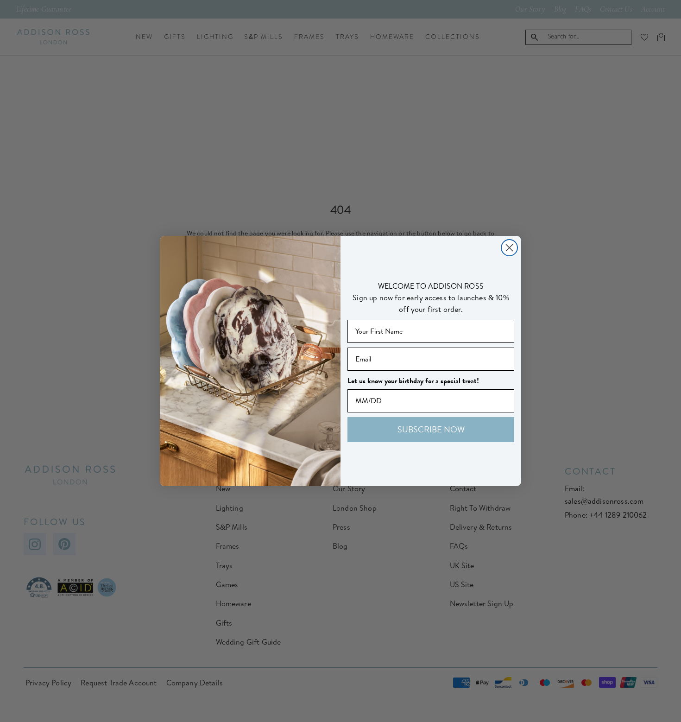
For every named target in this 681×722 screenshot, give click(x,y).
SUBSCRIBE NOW (431, 429)
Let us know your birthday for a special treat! (413, 380)
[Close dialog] (509, 248)
